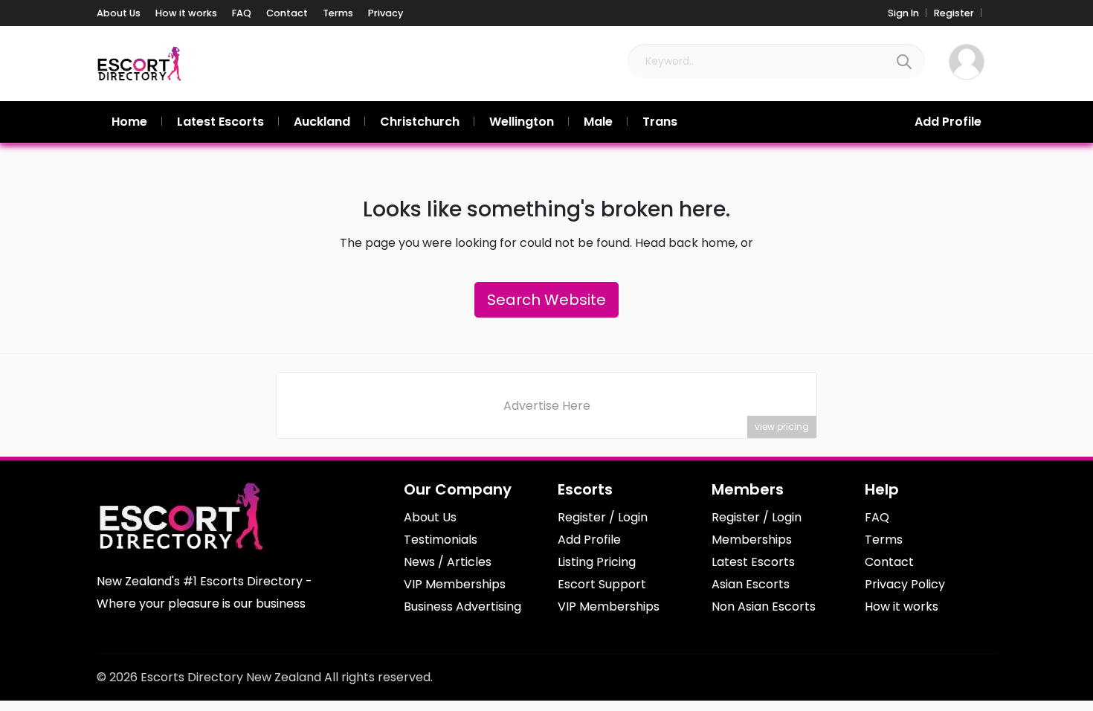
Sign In (903, 13)
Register (954, 13)
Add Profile (948, 121)
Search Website (546, 299)
